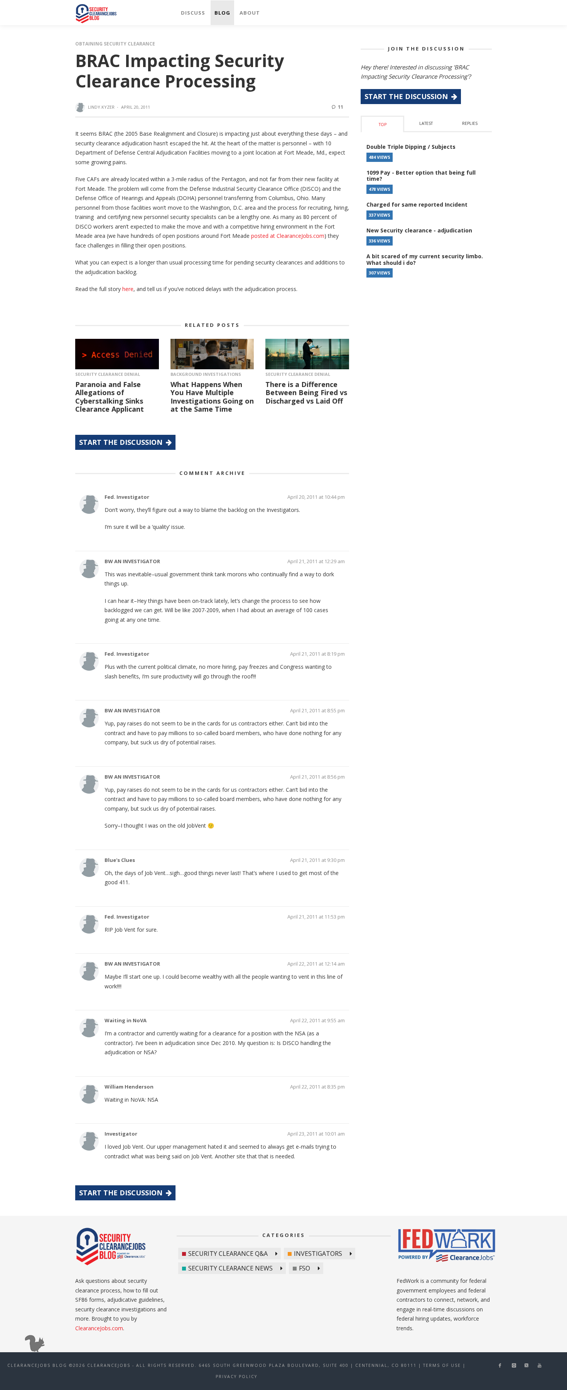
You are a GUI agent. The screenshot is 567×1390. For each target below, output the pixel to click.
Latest (426, 123)
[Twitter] (526, 1365)
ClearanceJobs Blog (110, 1246)
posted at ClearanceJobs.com (287, 235)
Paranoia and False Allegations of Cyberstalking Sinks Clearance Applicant (109, 397)
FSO (304, 1268)
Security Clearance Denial (107, 374)
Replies (470, 123)
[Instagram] (514, 1365)
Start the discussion (121, 442)
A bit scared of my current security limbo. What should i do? (424, 259)
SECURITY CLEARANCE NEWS (230, 1268)
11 (340, 107)
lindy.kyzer (101, 107)
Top (382, 124)
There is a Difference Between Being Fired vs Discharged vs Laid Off (306, 393)
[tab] (382, 124)
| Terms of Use (439, 1365)
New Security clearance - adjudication (419, 230)
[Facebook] (500, 1365)
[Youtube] (539, 1365)
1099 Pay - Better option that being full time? (421, 176)
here (127, 289)
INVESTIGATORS (318, 1253)
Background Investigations (205, 374)
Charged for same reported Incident (416, 204)
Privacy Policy (236, 1376)
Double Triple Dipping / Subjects (411, 146)
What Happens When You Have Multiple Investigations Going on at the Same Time (212, 397)
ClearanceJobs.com (99, 1328)
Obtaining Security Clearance (115, 43)
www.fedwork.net (448, 1246)
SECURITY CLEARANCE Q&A (228, 1253)
